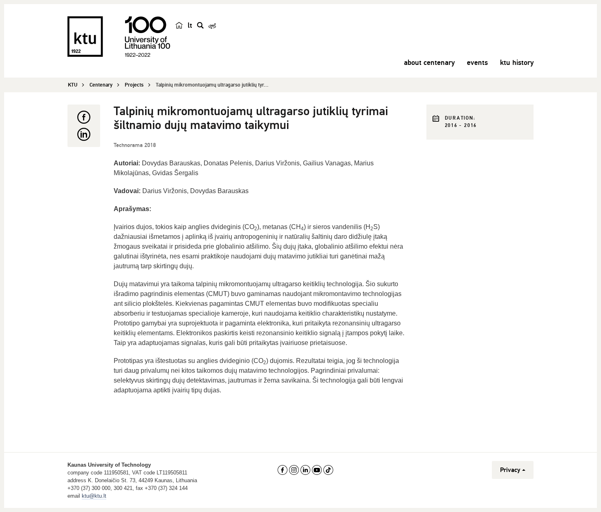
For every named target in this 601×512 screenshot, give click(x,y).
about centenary (429, 62)
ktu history (517, 62)
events (477, 62)
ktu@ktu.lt (94, 496)
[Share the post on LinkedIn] (84, 134)
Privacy (510, 470)
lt (190, 25)
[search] (200, 25)
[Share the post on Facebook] (84, 117)
